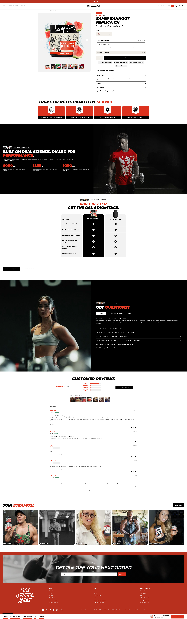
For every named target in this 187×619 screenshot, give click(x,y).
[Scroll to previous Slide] (3, 1)
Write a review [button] (124, 387)
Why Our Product (15, 616)
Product (101, 313)
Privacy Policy (85, 610)
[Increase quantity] (101, 58)
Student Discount (144, 602)
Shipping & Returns (116, 313)
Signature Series (53, 600)
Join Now (178, 505)
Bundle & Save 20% (53, 602)
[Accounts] (179, 6)
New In (50, 593)
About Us (130, 313)
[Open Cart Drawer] (182, 6)
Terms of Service (94, 610)
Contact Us (143, 591)
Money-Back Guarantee (100, 600)
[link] (93, 1)
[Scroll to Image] (47, 66)
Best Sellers (51, 595)
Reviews (41, 616)
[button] (64, 39)
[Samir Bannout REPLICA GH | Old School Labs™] (93, 6)
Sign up (121, 574)
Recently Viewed (29, 269)
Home (39, 10)
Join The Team (97, 595)
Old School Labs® (132, 609)
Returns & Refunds (144, 597)
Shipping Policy (103, 610)
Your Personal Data (99, 602)
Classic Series (52, 597)
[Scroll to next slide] (183, 1)
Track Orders (143, 593)
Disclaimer (119, 610)
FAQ (35, 616)
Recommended (27, 616)
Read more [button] (52, 424)
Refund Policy (111, 610)
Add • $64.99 (125, 58)
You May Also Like (11, 269)
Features (5, 616)
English (62, 610)
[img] (53, 410)
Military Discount (144, 600)
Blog (95, 593)
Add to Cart (177, 616)
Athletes (96, 597)
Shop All (51, 591)
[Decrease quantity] (98, 58)
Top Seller (99, 13)
